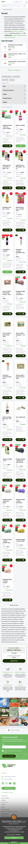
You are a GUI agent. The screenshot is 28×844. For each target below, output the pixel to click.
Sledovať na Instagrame (15, 730)
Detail (21, 145)
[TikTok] (14, 783)
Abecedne (12, 79)
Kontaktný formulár (8, 788)
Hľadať (24, 5)
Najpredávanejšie (6, 76)
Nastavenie (14, 842)
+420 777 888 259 (8, 779)
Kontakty (3, 800)
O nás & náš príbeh (5, 809)
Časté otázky (4, 795)
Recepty (3, 804)
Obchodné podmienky (6, 816)
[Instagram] (6, 783)
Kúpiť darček (14, 660)
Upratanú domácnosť (17, 31)
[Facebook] (2, 783)
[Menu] (26, 2)
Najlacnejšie (16, 76)
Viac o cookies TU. (11, 834)
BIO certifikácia (4, 814)
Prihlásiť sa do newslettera (9, 756)
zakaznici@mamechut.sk (10, 776)
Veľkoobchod (4, 802)
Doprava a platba (5, 798)
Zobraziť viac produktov (14, 70)
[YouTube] (10, 783)
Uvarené (6, 33)
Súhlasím (15, 837)
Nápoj (21, 33)
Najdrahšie (5, 79)
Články (2, 807)
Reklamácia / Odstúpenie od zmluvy (9, 811)
